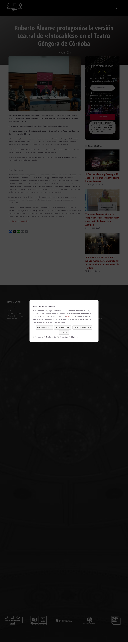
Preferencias (51, 337)
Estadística (64, 337)
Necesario (39, 337)
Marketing (75, 337)
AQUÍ (68, 316)
